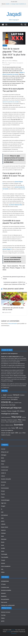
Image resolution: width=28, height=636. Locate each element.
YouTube (3, 615)
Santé (2, 545)
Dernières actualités (6, 590)
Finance (3, 494)
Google (14, 411)
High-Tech (3, 503)
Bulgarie (3, 461)
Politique (3, 533)
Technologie (4, 554)
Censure (16, 395)
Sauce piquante (20, 62)
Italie (2, 518)
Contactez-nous (5, 587)
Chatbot (22, 395)
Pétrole (24, 420)
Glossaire (3, 593)
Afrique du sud (4, 452)
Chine (2, 464)
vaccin (20, 432)
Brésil (2, 458)
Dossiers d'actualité (6, 479)
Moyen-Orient (4, 527)
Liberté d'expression (6, 417)
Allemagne (3, 455)
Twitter (13, 428)
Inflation (22, 411)
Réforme (3, 425)
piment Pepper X (7, 249)
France (9, 411)
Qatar (2, 536)
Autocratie (9, 395)
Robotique (3, 539)
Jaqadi (14, 14)
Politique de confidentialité (8, 605)
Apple (5, 395)
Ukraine (21, 428)
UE (17, 428)
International (4, 515)
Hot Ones (5, 62)
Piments (14, 62)
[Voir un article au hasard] (25, 24)
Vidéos (2, 572)
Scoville (23, 188)
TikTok (9, 428)
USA (16, 433)
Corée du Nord (4, 467)
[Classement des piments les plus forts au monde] (14, 293)
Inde (2, 512)
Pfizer (20, 420)
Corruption (14, 399)
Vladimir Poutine (5, 435)
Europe (3, 491)
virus (23, 433)
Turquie (3, 560)
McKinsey (24, 417)
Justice (2, 521)
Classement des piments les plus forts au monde (14, 278)
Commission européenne (13, 397)
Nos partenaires (5, 599)
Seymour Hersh (4, 428)
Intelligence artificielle (9, 414)
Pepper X (10, 62)
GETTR (2, 621)
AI (1, 395)
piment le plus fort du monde (10, 101)
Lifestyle (5, 45)
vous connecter (12, 323)
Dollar (12, 402)
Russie (7, 421)
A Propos (3, 584)
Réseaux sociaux (9, 425)
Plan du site (4, 602)
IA (18, 411)
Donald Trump (17, 402)
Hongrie (3, 506)
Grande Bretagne (5, 500)
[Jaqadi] (3, 24)
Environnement (5, 488)
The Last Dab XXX (6, 64)
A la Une (3, 449)
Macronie (16, 417)
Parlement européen (12, 420)
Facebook (4, 411)
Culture (3, 476)
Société (3, 548)
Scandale (18, 424)
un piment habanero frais (15, 204)
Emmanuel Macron (11, 407)
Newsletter (4, 596)
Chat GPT (3, 397)
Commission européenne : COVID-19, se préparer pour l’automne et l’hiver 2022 (14, 283)
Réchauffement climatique (15, 421)
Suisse (2, 551)
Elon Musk (12, 405)
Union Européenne (7, 430)
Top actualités (4, 557)
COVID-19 (6, 402)
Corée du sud (4, 470)
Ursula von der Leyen (7, 432)
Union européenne (5, 566)
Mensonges (4, 420)
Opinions (3, 530)
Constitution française (5, 399)
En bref (3, 485)
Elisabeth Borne (5, 405)
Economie (3, 482)
